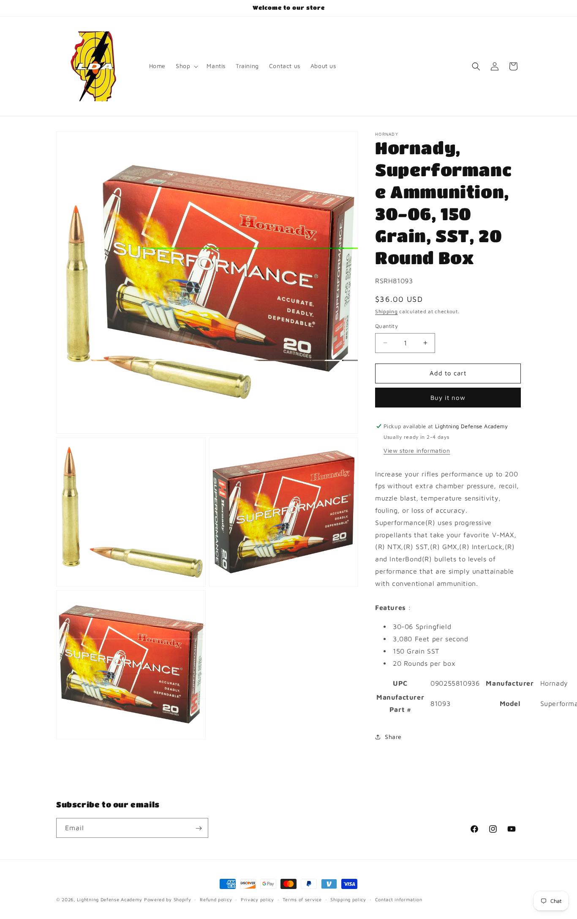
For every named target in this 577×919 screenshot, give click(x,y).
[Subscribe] (198, 828)
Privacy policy (257, 899)
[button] (186, 66)
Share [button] (393, 736)
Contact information (398, 899)
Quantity (386, 326)
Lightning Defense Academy (110, 899)
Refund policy (216, 899)
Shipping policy (348, 899)
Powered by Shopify (167, 899)
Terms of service (302, 899)
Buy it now (447, 397)
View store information (417, 450)
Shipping (386, 311)
